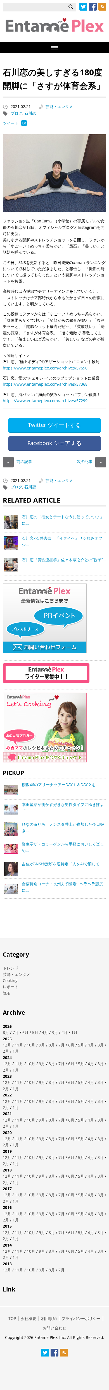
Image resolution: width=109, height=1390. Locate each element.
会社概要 (28, 1318)
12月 (7, 1045)
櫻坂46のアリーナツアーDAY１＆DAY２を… (60, 784)
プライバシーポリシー (81, 1318)
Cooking (10, 980)
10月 (31, 1045)
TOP (12, 1318)
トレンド (10, 968)
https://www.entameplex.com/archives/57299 (45, 400)
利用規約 (49, 1318)
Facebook (93, 7)
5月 (35, 1032)
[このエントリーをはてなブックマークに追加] (24, 124)
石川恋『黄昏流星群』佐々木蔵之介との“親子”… (64, 559)
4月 (45, 1032)
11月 (19, 1045)
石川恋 (30, 113)
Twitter (83, 7)
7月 (16, 1032)
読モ (7, 993)
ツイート (10, 123)
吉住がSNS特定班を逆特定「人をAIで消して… (62, 863)
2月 (64, 1032)
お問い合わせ (54, 1328)
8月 (6, 1032)
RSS (102, 7)
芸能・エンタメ (59, 106)
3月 (55, 1032)
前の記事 (19, 461)
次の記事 (89, 461)
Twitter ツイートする (54, 425)
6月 (25, 1032)
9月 (42, 1045)
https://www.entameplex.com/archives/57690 (45, 368)
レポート (10, 986)
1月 (74, 1032)
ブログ (16, 113)
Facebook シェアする (54, 443)
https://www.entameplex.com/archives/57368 (45, 384)
